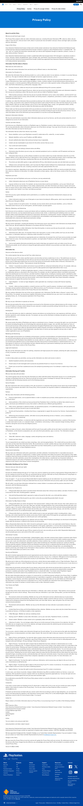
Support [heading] (44, 762)
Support (35, 4)
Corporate (5, 773)
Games (14, 4)
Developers (57, 774)
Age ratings (57, 770)
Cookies (29, 9)
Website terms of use (51, 803)
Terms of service (58, 764)
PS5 (10, 4)
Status (43, 769)
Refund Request (45, 775)
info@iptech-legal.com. (50, 734)
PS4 (17, 767)
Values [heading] (31, 762)
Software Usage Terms (74, 803)
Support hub (44, 764)
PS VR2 (17, 769)
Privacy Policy (21, 9)
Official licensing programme (58, 779)
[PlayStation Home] (2, 4)
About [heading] (5, 762)
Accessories (25, 4)
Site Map (59, 803)
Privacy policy (42, 803)
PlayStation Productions (8, 771)
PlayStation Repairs (46, 771)
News (31, 4)
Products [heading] (18, 762)
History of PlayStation (8, 775)
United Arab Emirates (11, 802)
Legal (9, 759)
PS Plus (19, 4)
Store (6, 4)
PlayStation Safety (46, 767)
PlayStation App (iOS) (72, 776)
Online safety (32, 769)
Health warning (58, 772)
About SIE (5, 764)
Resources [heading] (58, 762)
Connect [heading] (70, 762)
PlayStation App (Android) (73, 778)
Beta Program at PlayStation (71, 784)
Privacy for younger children (41, 9)
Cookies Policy (65, 803)
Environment (32, 764)
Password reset (45, 773)
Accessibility (32, 767)
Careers (5, 767)
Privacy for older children (58, 9)
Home (4, 759)
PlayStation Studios (7, 769)
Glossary (57, 776)
